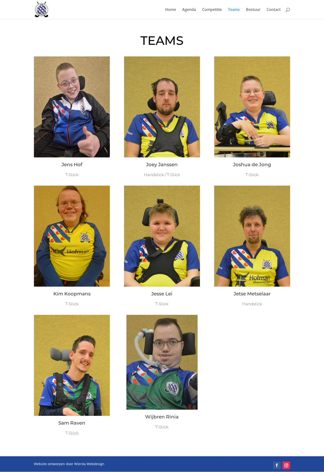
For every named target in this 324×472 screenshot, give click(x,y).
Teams (234, 10)
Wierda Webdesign (89, 464)
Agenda (189, 10)
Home (170, 10)
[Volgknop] (277, 465)
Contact (274, 10)
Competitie (212, 10)
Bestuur (253, 10)
